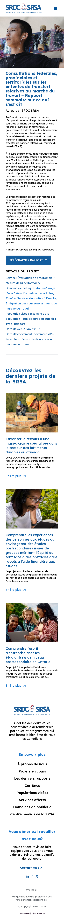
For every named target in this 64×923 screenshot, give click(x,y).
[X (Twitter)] (36, 876)
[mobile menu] (55, 6)
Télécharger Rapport (26, 260)
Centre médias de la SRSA (32, 814)
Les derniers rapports (32, 778)
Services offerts (32, 800)
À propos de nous (32, 764)
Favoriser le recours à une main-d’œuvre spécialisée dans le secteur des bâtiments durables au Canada (31, 445)
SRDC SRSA (30, 111)
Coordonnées (29, 867)
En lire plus (13, 476)
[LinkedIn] (27, 876)
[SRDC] (23, 8)
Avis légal (31, 890)
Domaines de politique (32, 807)
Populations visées (32, 793)
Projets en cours (32, 771)
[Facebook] (32, 876)
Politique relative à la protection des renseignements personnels (31, 898)
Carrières (32, 785)
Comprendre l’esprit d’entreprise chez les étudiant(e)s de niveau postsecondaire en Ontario (28, 655)
